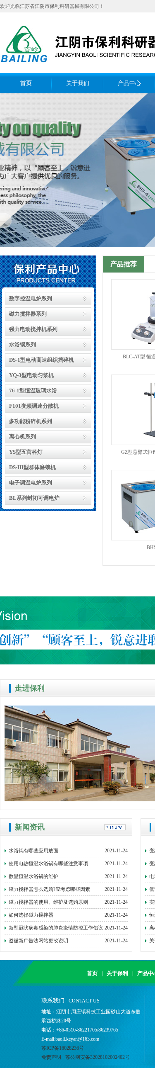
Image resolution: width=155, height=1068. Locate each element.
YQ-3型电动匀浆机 (31, 375)
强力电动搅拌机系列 (33, 329)
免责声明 (51, 1057)
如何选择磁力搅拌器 (68, 915)
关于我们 (77, 83)
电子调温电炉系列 (30, 482)
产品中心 (129, 83)
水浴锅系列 (22, 344)
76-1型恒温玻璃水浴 (33, 390)
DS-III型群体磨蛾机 (32, 467)
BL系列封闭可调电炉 (34, 498)
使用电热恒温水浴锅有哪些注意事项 (68, 863)
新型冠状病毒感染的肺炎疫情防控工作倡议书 (68, 929)
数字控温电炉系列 (30, 298)
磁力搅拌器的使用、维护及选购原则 (68, 902)
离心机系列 (22, 436)
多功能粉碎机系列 (30, 421)
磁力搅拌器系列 (28, 314)
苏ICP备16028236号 (62, 1048)
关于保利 (117, 973)
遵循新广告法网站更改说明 (68, 941)
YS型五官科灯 (26, 452)
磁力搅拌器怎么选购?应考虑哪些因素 (68, 889)
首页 (26, 83)
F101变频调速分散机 (34, 406)
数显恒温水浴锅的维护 (68, 876)
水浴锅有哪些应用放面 (68, 851)
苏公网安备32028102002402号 (97, 1057)
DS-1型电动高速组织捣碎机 (41, 360)
